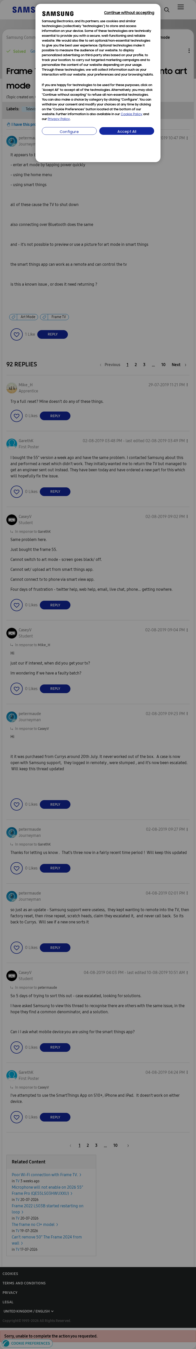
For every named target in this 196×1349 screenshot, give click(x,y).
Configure (69, 132)
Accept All (126, 132)
